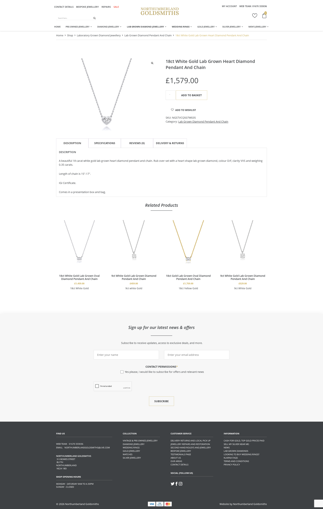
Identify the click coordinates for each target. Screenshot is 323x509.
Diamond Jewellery (108, 26)
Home (57, 26)
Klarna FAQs (231, 457)
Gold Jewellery (206, 26)
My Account (229, 6)
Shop (70, 35)
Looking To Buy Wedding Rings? (241, 454)
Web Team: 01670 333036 (69, 443)
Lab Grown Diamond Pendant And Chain (148, 35)
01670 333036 (259, 6)
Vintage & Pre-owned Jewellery (140, 440)
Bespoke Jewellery (87, 6)
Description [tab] (72, 143)
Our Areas (176, 461)
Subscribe (161, 401)
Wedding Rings (181, 26)
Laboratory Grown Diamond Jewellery (99, 35)
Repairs (106, 6)
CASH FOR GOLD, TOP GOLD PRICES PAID (244, 440)
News (227, 447)
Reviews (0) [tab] (137, 143)
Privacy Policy (232, 464)
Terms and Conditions (236, 461)
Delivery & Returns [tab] (170, 143)
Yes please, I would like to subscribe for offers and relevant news (164, 372)
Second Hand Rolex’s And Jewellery (191, 447)
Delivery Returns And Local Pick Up (190, 440)
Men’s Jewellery (257, 26)
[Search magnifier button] (94, 18)
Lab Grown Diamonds (236, 450)
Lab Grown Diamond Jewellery (145, 26)
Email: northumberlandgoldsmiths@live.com (83, 447)
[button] (152, 63)
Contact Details (64, 6)
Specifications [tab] (104, 143)
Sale (116, 6)
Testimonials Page (181, 454)
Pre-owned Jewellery (77, 26)
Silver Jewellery (231, 26)
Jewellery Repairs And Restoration (190, 444)
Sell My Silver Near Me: (236, 444)
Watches (127, 454)
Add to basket (191, 95)
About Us (176, 457)
